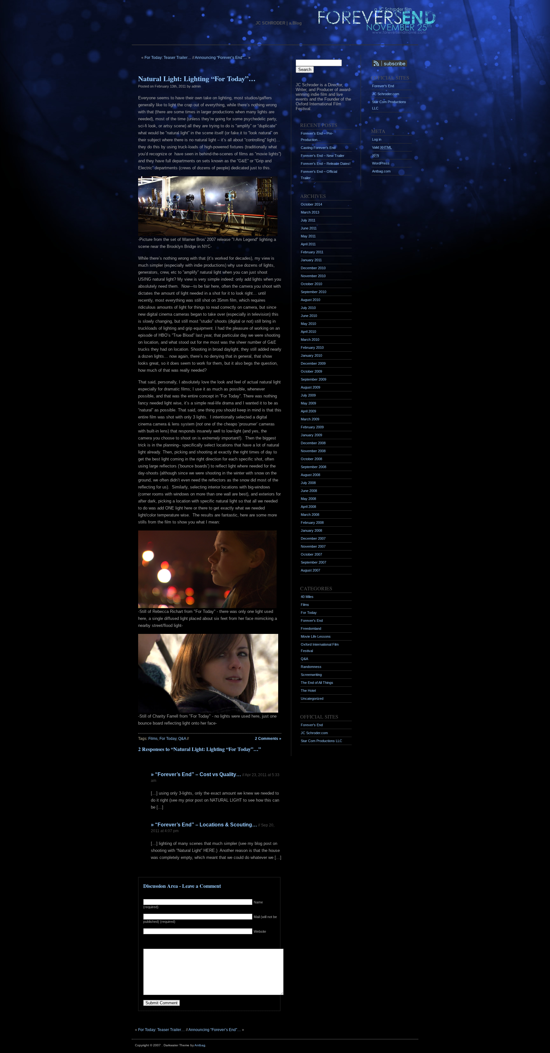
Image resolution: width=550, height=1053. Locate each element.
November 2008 (313, 451)
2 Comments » (268, 738)
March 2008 (310, 514)
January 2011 (311, 260)
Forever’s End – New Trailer (322, 156)
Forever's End (312, 620)
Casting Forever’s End (318, 148)
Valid (382, 147)
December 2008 (313, 443)
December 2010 (313, 268)
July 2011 (308, 220)
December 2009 (313, 363)
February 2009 (312, 427)
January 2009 (311, 435)
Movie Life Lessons (316, 636)
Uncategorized (312, 698)
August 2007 (310, 570)
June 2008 (309, 491)
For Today (167, 738)
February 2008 (312, 522)
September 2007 (313, 562)
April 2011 (308, 244)
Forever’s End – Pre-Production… (317, 136)
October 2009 (311, 371)
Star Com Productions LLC (321, 741)
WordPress (381, 163)
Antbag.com (381, 171)
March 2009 (310, 419)
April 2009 (308, 411)
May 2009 (308, 403)
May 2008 (308, 499)
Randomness (311, 667)
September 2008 (313, 467)
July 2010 (308, 308)
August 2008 (310, 475)
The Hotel (308, 690)
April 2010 (308, 331)
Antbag (199, 1045)
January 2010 (311, 355)
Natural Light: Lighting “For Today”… (197, 78)
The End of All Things (317, 682)
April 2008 (308, 507)
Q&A (182, 738)
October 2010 (311, 284)
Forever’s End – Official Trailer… (319, 175)
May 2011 (308, 236)
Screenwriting (311, 675)
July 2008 (308, 483)
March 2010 (310, 339)
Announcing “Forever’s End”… (221, 57)
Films (153, 738)
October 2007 (311, 554)
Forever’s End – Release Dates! (325, 163)
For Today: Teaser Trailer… (168, 57)
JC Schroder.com (314, 733)
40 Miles (307, 597)
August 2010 (310, 300)
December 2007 (313, 538)
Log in (376, 139)
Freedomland (311, 628)
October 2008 (311, 459)
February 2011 (312, 252)
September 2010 (313, 292)
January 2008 (311, 530)
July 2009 (308, 395)
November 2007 (313, 546)
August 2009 (310, 387)
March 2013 (310, 212)
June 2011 (309, 228)
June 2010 (309, 316)
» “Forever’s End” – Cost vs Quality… (196, 774)
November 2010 (313, 276)
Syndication (385, 63)
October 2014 (311, 204)
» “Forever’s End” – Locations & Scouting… (204, 824)
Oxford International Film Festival (320, 647)
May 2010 (308, 324)
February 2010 (312, 347)
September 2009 (313, 379)
